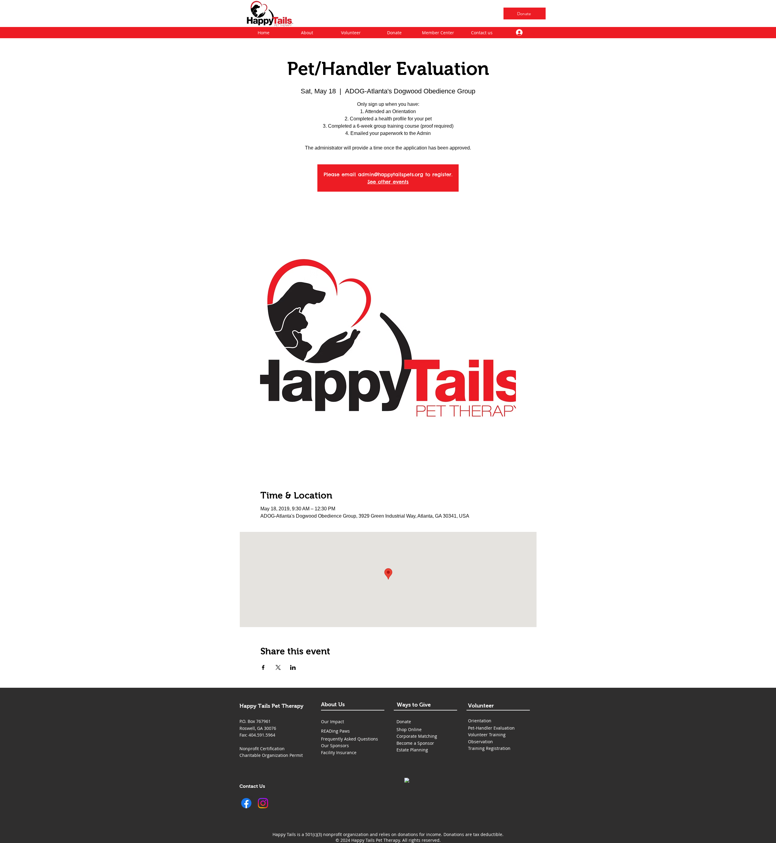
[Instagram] (263, 803)
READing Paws (335, 731)
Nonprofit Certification (262, 748)
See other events (388, 182)
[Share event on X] (278, 667)
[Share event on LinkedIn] (293, 667)
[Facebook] (246, 803)
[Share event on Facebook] (263, 667)
